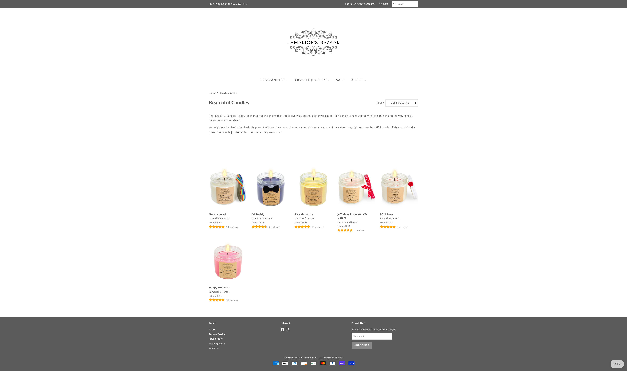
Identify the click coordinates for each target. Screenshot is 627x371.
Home (212, 93)
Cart (385, 4)
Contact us (214, 347)
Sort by (380, 102)
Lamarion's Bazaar (313, 357)
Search (212, 329)
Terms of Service (217, 334)
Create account (365, 4)
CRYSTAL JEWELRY (311, 80)
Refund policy (216, 338)
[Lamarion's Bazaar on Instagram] (287, 330)
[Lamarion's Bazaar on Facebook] (282, 330)
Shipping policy (217, 343)
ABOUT (357, 80)
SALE (340, 80)
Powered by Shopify (333, 357)
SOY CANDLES (273, 80)
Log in (348, 4)
